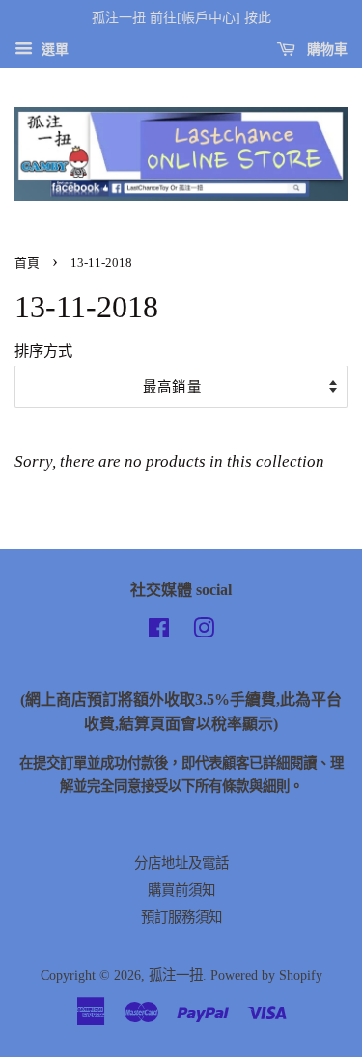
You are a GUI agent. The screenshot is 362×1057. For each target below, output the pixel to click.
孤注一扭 (176, 975)
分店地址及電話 (181, 863)
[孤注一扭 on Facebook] (159, 631)
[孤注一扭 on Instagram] (203, 631)
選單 (53, 49)
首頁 (27, 263)
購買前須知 (181, 890)
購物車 (325, 49)
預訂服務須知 (181, 917)
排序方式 (43, 350)
